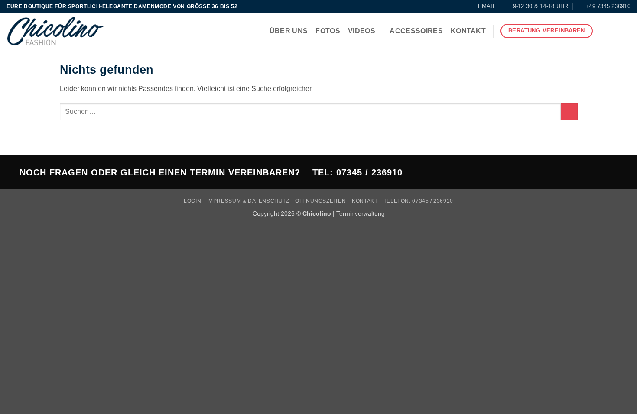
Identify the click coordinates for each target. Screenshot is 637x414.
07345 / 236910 (369, 172)
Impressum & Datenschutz (248, 201)
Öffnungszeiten (320, 201)
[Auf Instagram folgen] (613, 31)
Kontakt (468, 31)
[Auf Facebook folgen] (602, 31)
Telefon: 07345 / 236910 (418, 201)
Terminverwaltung (360, 213)
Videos (361, 31)
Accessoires (416, 31)
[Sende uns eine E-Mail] (624, 31)
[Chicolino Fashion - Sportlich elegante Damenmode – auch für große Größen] (55, 30)
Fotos (327, 31)
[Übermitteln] (569, 112)
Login (192, 201)
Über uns (289, 31)
